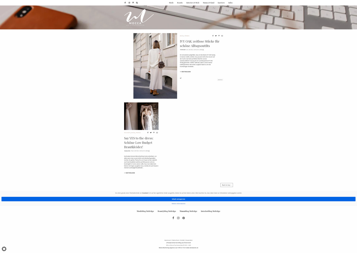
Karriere (221, 2)
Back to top (226, 185)
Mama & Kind (208, 2)
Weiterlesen (186, 72)
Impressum (167, 240)
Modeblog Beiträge (145, 211)
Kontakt (182, 240)
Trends (186, 36)
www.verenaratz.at (192, 248)
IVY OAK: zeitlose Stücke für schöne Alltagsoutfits (199, 43)
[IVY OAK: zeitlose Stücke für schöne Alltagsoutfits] (155, 66)
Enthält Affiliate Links (195, 49)
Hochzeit (127, 132)
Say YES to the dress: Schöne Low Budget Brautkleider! (138, 142)
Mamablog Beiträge (188, 211)
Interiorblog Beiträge (210, 211)
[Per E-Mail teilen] (222, 36)
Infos (230, 2)
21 (131, 151)
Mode (182, 36)
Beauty (180, 2)
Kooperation (189, 240)
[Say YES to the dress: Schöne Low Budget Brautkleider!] (141, 116)
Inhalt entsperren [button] (178, 199)
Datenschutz (175, 240)
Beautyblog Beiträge (167, 211)
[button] (4, 249)
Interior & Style (192, 2)
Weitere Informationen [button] (178, 203)
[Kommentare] (187, 49)
